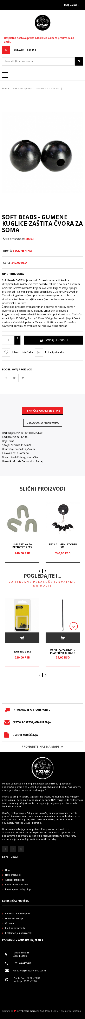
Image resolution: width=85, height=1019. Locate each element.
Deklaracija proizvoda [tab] (43, 422)
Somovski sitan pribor (47, 88)
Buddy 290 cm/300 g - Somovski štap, (50, 318)
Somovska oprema (23, 88)
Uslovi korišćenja (25, 735)
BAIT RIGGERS (22, 651)
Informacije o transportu (32, 709)
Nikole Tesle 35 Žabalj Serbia (21, 954)
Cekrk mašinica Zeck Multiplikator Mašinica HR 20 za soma (41, 320)
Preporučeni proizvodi (17, 884)
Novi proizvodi (13, 874)
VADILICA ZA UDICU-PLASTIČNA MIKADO (63, 652)
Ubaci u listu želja (22, 352)
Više (80, 845)
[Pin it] (23, 378)
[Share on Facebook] (6, 378)
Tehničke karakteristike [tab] (42, 410)
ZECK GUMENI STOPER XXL (63, 545)
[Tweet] (14, 378)
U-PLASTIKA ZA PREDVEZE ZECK (22, 545)
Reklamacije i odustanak (18, 933)
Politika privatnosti (15, 928)
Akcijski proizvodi (14, 879)
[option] (22, 532)
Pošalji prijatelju (54, 352)
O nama (9, 923)
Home (5, 88)
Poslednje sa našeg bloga (18, 889)
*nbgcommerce (28, 1010)
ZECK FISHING (22, 251)
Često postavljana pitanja (32, 722)
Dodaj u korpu (55, 340)
